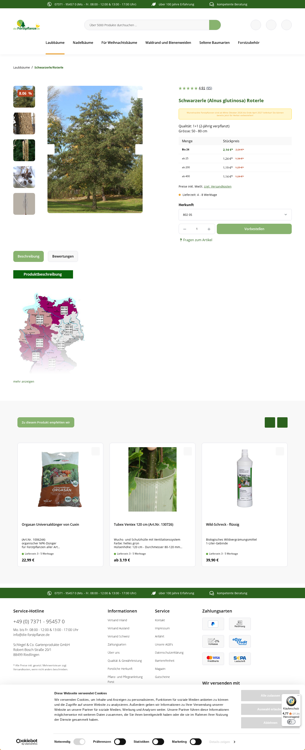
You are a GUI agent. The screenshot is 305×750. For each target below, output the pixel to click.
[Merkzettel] (256, 25)
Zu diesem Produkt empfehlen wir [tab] (46, 422)
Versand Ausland (118, 628)
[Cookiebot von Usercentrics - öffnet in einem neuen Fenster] (27, 742)
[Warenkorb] (271, 25)
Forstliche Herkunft (120, 669)
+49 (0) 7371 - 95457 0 (39, 621)
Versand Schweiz (118, 636)
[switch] (120, 741)
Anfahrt (159, 636)
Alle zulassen (270, 695)
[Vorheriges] (49, 149)
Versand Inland (117, 620)
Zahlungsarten (117, 644)
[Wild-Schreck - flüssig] (244, 505)
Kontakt (160, 620)
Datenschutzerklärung (169, 652)
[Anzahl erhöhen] (209, 229)
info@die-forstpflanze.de (31, 634)
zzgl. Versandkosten (218, 186)
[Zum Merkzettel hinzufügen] (142, 94)
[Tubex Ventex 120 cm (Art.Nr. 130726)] (152, 505)
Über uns (114, 652)
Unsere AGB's (164, 644)
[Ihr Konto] (286, 25)
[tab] (28, 256)
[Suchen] (215, 25)
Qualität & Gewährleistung (125, 661)
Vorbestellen (254, 229)
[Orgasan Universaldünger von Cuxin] (60, 505)
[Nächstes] (140, 149)
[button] (23, 381)
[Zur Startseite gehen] (46, 25)
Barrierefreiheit (164, 661)
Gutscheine (162, 677)
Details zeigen (219, 742)
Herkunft (186, 205)
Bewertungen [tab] (63, 256)
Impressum (162, 628)
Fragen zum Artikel (197, 240)
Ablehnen (270, 722)
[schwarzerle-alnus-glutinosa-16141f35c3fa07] (95, 149)
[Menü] (298, 696)
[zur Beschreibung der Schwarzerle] (43, 274)
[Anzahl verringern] (185, 229)
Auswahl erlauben (270, 709)
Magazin (160, 669)
